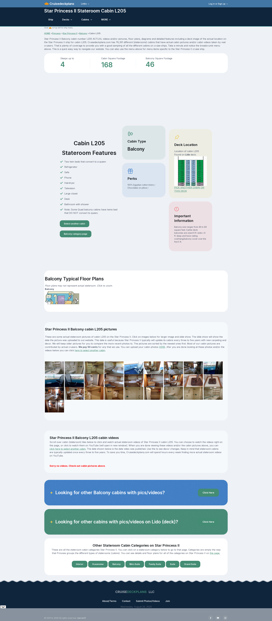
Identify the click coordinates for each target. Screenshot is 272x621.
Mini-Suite (134, 564)
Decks (65, 19)
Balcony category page (75, 234)
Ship (50, 19)
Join (167, 601)
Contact (126, 601)
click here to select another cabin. (68, 448)
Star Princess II (70, 33)
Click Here (208, 492)
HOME (47, 33)
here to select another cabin (90, 350)
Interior (79, 564)
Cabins (85, 19)
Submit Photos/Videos (148, 601)
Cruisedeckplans (61, 4)
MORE (104, 19)
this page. (215, 553)
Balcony (83, 33)
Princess (56, 33)
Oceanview (98, 564)
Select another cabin (74, 223)
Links (84, 3)
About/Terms (109, 601)
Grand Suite (190, 564)
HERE (162, 347)
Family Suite (155, 564)
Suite (172, 564)
